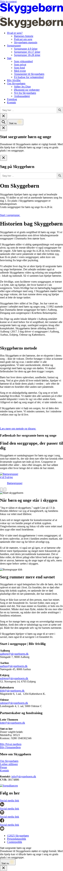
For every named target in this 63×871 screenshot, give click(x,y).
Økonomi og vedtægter (27, 89)
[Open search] (3, 122)
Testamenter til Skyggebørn (29, 73)
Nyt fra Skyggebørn (25, 92)
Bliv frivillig (13, 80)
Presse (3, 767)
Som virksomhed (23, 61)
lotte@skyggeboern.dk (12, 722)
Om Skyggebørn (16, 83)
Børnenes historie (23, 36)
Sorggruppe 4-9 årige (25, 48)
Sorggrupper (14, 45)
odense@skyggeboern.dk (14, 702)
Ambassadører (22, 96)
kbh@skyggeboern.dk (12, 690)
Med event (20, 70)
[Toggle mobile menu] (1, 16)
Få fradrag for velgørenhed (29, 77)
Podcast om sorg (23, 39)
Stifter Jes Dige (22, 86)
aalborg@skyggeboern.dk (14, 653)
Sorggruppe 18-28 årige (27, 55)
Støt (9, 58)
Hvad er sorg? (15, 32)
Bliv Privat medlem (10, 744)
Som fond (19, 67)
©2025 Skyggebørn (18, 835)
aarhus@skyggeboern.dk (13, 666)
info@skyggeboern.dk (23, 776)
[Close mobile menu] (3, 116)
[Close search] (3, 158)
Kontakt (11, 102)
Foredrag (12, 99)
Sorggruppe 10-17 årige (27, 51)
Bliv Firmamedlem (10, 747)
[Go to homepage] (31, 12)
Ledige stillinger (9, 764)
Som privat (20, 64)
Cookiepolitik (14, 841)
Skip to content (8, 1)
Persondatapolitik (16, 838)
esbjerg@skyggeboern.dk (14, 678)
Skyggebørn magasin (25, 42)
